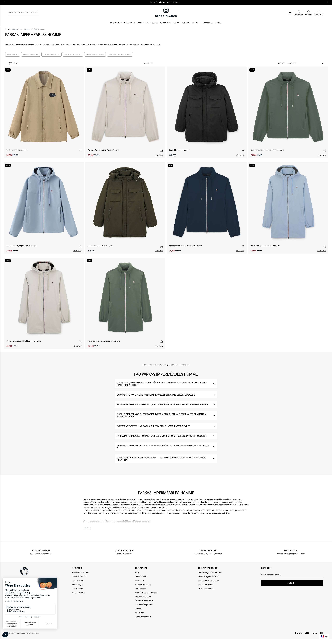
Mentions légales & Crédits (208, 577)
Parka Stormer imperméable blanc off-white (23, 341)
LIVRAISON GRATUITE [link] (124, 551)
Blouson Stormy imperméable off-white (103, 150)
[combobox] (24, 12)
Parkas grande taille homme (119, 54)
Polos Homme (77, 581)
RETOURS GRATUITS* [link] (41, 551)
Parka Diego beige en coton (17, 150)
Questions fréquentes (143, 605)
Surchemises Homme (80, 572)
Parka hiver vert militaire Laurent (100, 246)
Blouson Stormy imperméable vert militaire (267, 150)
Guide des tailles (141, 577)
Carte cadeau (140, 589)
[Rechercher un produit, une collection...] (37, 12)
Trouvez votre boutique (144, 601)
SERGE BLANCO (20, 633)
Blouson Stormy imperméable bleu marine (185, 246)
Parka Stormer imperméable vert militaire (104, 341)
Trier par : (281, 63)
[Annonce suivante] (327, 2)
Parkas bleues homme (73, 54)
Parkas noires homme (52, 54)
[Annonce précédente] (5, 2)
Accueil (7, 29)
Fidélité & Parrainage (143, 585)
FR (326, 636)
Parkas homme (17, 29)
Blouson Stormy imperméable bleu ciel (21, 246)
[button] (129, 23)
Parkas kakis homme (30, 54)
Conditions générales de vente (210, 572)
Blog (137, 572)
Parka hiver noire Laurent (179, 150)
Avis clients (139, 613)
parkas (106, 510)
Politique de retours (205, 585)
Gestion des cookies (206, 589)
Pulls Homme (77, 589)
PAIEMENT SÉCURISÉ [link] (207, 551)
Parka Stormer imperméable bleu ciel (265, 246)
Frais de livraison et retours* (146, 593)
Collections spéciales (143, 617)
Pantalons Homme (79, 577)
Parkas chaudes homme (95, 54)
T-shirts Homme (78, 593)
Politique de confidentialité (208, 581)
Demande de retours (143, 597)
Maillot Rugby (77, 585)
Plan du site (139, 581)
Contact (138, 609)
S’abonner (292, 583)
